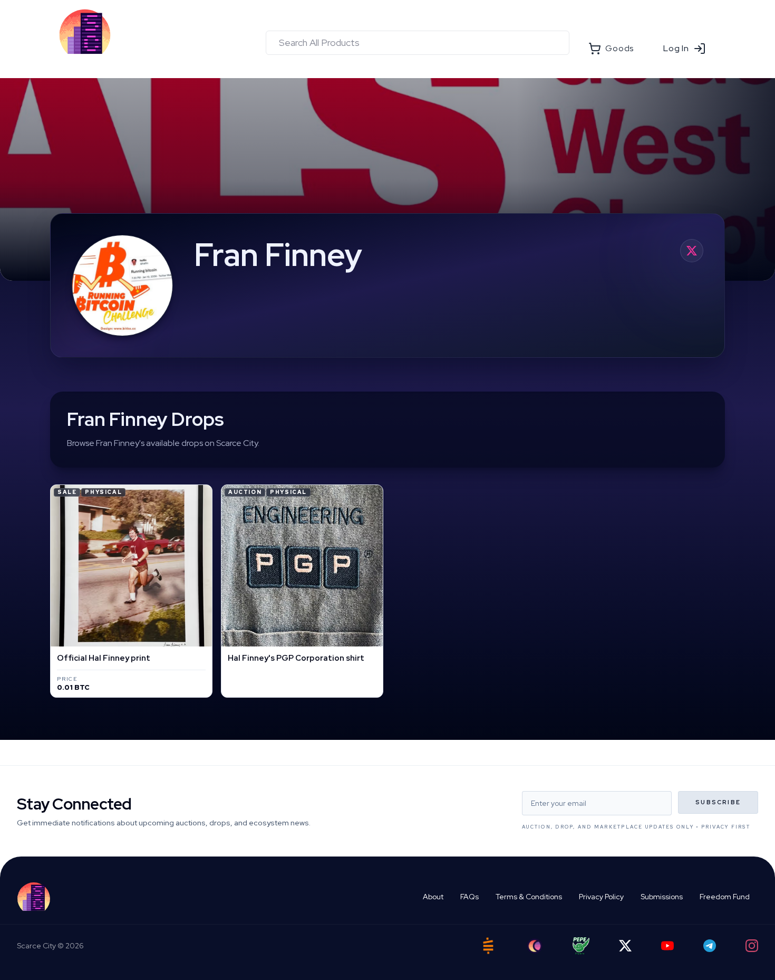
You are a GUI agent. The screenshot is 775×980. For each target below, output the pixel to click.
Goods (619, 48)
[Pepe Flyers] (581, 946)
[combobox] (417, 43)
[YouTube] (667, 945)
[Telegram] (709, 945)
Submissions (662, 896)
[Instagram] (751, 945)
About (433, 896)
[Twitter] (625, 945)
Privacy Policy (601, 896)
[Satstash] (488, 945)
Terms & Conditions (529, 896)
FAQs (469, 896)
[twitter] (691, 250)
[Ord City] (534, 946)
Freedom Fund (725, 896)
